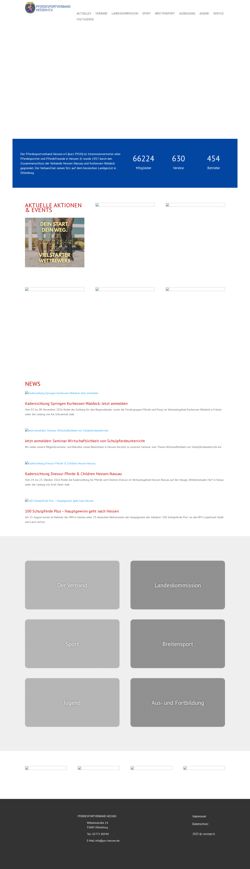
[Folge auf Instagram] (212, 5)
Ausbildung (187, 13)
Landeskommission (125, 13)
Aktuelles (84, 13)
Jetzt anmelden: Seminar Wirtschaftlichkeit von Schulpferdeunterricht (85, 440)
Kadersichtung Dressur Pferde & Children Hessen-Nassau (73, 473)
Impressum (199, 816)
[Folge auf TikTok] (221, 5)
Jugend (204, 13)
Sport (146, 13)
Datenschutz (200, 824)
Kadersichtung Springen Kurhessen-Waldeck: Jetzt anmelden (76, 403)
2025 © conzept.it (203, 834)
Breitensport (165, 13)
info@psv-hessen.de (107, 840)
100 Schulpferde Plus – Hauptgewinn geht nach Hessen (72, 511)
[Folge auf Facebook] (204, 5)
